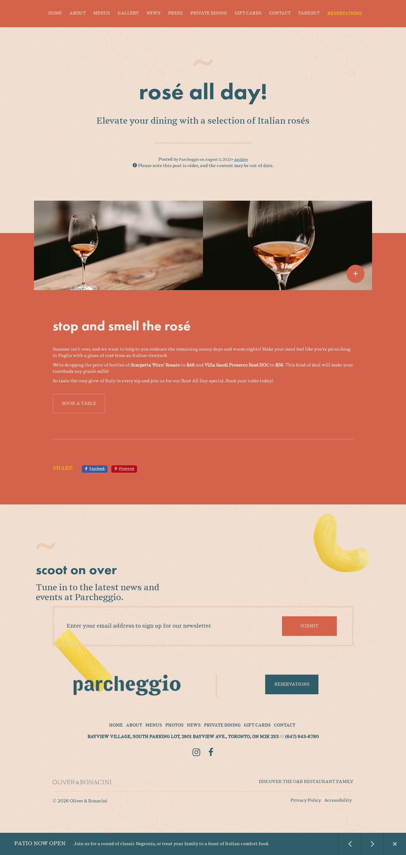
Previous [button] (350, 844)
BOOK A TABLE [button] (79, 403)
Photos (174, 725)
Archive (241, 160)
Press (175, 13)
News (153, 13)
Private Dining (208, 13)
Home (55, 13)
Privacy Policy (306, 800)
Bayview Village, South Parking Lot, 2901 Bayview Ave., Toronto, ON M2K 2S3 (183, 737)
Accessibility (338, 800)
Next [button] (372, 844)
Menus (101, 13)
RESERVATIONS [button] (344, 14)
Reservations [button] (291, 684)
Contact (280, 13)
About (77, 13)
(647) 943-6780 (302, 737)
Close (395, 844)
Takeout (309, 13)
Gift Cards (248, 13)
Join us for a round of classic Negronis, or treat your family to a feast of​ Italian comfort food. (141, 843)
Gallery (128, 13)
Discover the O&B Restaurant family (306, 782)
